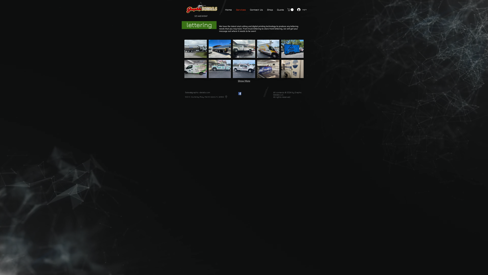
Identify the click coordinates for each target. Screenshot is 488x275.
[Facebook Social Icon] (239, 93)
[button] (290, 9)
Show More (244, 81)
